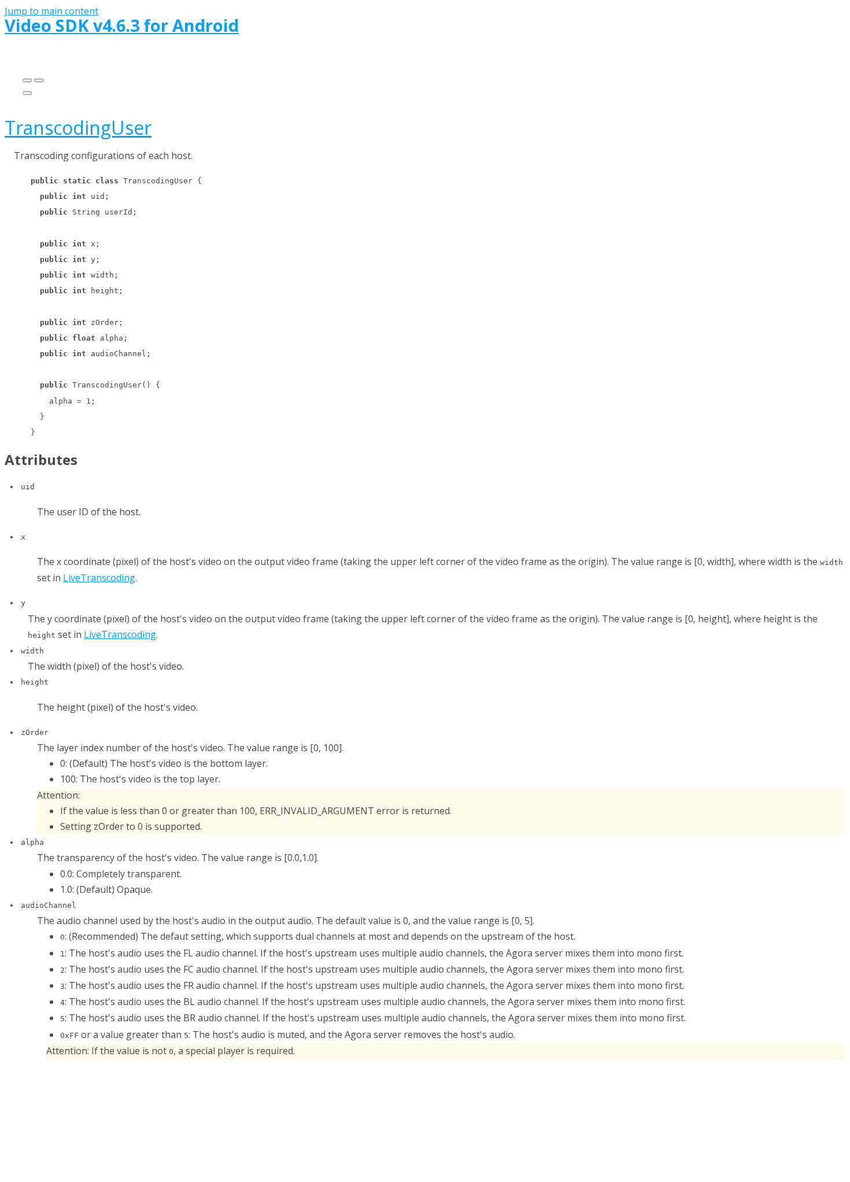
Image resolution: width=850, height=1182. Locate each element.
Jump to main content (51, 11)
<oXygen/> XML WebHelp (456, 1121)
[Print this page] (27, 93)
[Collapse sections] (38, 80)
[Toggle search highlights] (27, 80)
